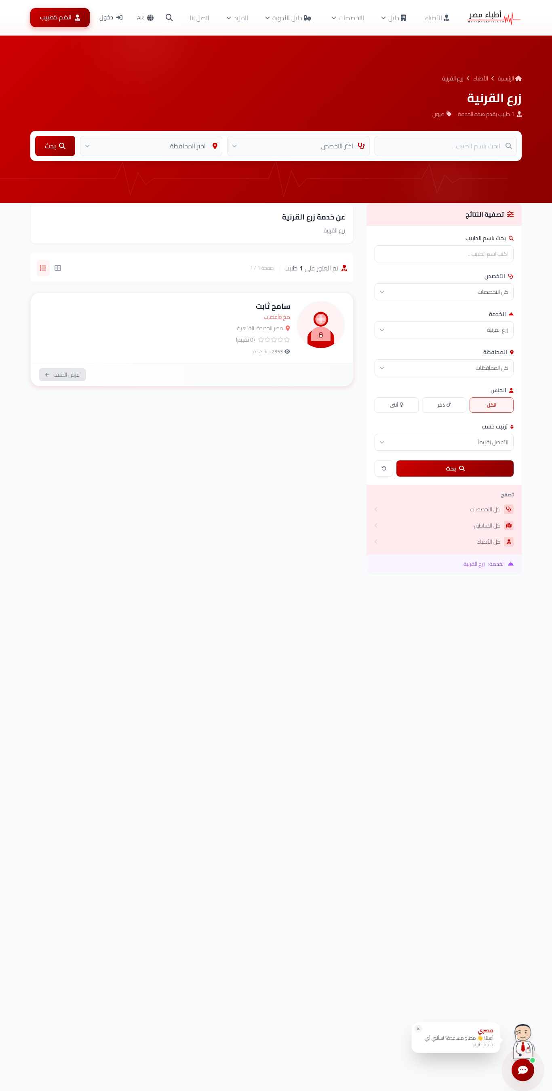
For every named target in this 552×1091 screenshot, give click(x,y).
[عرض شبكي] (57, 268)
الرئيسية (506, 78)
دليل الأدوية (287, 18)
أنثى (394, 404)
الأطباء (434, 18)
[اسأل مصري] (523, 1040)
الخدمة (498, 314)
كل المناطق (487, 525)
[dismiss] (418, 1029)
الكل (491, 404)
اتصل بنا (199, 18)
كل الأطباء (489, 541)
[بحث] (169, 18)
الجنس (499, 390)
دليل (393, 18)
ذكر (441, 404)
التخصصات (351, 18)
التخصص (495, 276)
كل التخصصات (485, 509)
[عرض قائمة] (43, 268)
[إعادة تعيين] (384, 468)
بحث (451, 468)
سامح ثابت (273, 306)
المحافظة (495, 352)
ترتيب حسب (495, 426)
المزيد (241, 18)
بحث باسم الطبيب (486, 238)
